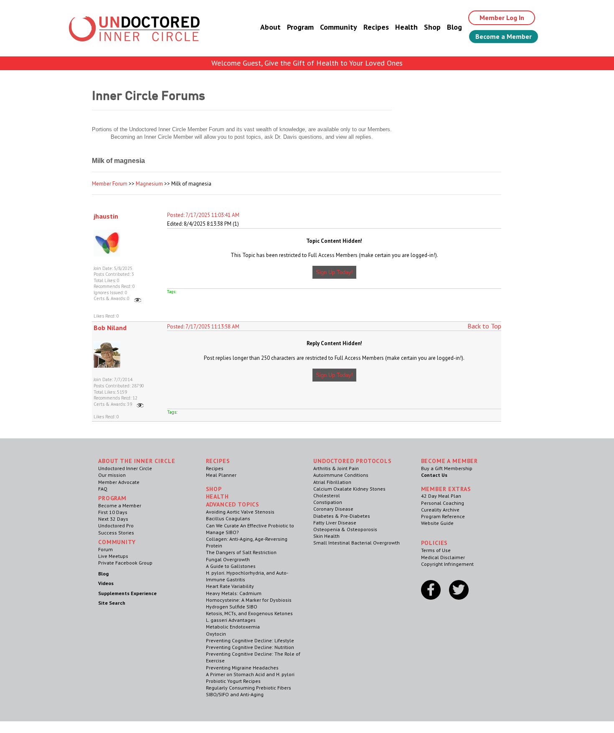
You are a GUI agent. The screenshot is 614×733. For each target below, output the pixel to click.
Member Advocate (119, 482)
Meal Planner (221, 475)
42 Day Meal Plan (441, 496)
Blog (454, 27)
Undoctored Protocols (352, 461)
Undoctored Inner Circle (125, 468)
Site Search (111, 603)
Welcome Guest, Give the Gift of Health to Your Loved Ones (307, 63)
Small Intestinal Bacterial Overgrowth (356, 543)
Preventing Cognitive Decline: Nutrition (250, 647)
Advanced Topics (233, 504)
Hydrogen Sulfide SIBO (231, 606)
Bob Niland (110, 327)
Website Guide (437, 523)
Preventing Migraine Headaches (242, 667)
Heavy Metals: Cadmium (233, 593)
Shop (432, 27)
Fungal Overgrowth (228, 559)
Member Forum (109, 183)
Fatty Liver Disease (334, 522)
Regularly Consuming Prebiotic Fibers (248, 688)
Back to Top (484, 326)
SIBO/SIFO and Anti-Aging (235, 694)
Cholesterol (326, 495)
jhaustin (106, 216)
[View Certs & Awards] (137, 298)
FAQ (102, 489)
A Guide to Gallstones (231, 566)
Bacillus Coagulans (228, 518)
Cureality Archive (440, 509)
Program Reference (443, 516)
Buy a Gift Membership (446, 468)
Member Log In (502, 17)
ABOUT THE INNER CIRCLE (136, 461)
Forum (105, 549)
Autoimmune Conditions (340, 475)
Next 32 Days (113, 519)
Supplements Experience (127, 593)
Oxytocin (216, 634)
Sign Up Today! (334, 272)
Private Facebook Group (125, 563)
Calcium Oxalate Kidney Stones (349, 489)
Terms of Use (436, 550)
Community (338, 27)
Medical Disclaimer (443, 557)
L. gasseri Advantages (231, 620)
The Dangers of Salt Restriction (241, 552)
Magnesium (149, 183)
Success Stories (116, 532)
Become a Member (503, 36)
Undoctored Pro (116, 525)
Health (406, 27)
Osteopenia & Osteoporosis (345, 529)
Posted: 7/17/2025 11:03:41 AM (203, 215)
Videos (106, 583)
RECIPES (218, 461)
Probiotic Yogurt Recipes (233, 681)
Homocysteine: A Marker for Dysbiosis (249, 600)
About (270, 27)
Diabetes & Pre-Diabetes (341, 516)
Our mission (112, 475)
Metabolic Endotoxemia (233, 627)
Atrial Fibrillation (332, 482)
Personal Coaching (442, 503)
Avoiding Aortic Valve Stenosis (240, 512)
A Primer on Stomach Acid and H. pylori (250, 674)
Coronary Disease (333, 509)
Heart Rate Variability (230, 586)
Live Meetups (113, 556)
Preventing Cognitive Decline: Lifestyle (250, 640)
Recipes (376, 27)
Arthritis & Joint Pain (336, 468)
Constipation (327, 502)
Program (300, 27)
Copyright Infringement (447, 564)
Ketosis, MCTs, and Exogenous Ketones (249, 613)
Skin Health (326, 536)
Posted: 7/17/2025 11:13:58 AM (203, 326)
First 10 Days (112, 512)
